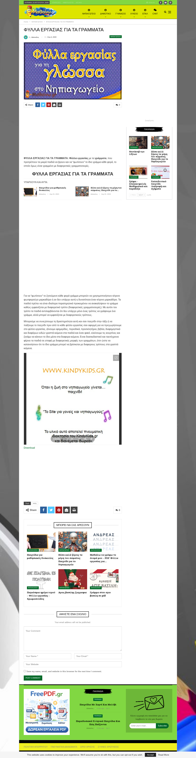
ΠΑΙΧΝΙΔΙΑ (133, 147)
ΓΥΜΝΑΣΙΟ (120, 14)
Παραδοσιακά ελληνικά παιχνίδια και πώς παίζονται (98, 723)
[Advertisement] (73, 131)
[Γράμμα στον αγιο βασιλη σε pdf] (104, 579)
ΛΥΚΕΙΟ (134, 14)
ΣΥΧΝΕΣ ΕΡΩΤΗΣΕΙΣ (108, 747)
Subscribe (162, 726)
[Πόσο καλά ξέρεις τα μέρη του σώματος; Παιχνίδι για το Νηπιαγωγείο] (82, 191)
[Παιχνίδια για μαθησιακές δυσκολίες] (30, 191)
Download (29, 447)
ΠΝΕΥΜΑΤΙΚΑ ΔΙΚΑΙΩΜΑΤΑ (64, 747)
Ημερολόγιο (68, 2)
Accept (150, 755)
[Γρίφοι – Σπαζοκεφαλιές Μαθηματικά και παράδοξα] (138, 172)
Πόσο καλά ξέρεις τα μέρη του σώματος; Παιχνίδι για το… (106, 189)
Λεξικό (79, 2)
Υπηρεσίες (56, 2)
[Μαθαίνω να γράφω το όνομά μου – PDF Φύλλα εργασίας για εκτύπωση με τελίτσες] (104, 542)
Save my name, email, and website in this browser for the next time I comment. (64, 671)
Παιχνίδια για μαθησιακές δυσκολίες (52, 189)
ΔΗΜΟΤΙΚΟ (105, 14)
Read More (163, 755)
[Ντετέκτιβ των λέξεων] (138, 142)
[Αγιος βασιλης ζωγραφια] (72, 579)
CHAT (155, 14)
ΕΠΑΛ (145, 14)
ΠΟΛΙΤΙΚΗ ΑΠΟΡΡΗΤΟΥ (36, 747)
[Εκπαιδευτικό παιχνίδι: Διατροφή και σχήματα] (160, 172)
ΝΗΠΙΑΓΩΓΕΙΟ (89, 14)
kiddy (35, 503)
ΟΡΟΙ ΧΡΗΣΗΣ (87, 747)
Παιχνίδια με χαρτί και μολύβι (98, 704)
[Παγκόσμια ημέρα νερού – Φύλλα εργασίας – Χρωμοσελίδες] (41, 579)
